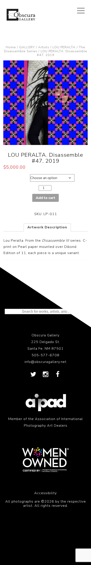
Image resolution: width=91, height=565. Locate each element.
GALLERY (27, 47)
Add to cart (45, 197)
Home (11, 47)
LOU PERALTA (64, 47)
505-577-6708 (45, 355)
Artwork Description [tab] (47, 227)
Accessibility (45, 493)
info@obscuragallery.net (45, 361)
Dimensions (16, 177)
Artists (43, 47)
